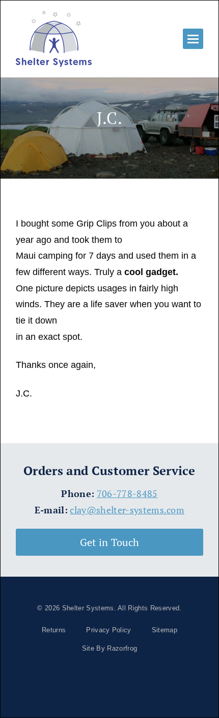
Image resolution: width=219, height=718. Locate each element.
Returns (54, 630)
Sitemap (164, 630)
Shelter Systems (88, 608)
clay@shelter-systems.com (127, 510)
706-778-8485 (127, 494)
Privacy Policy (108, 630)
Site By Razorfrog (109, 648)
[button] (193, 39)
